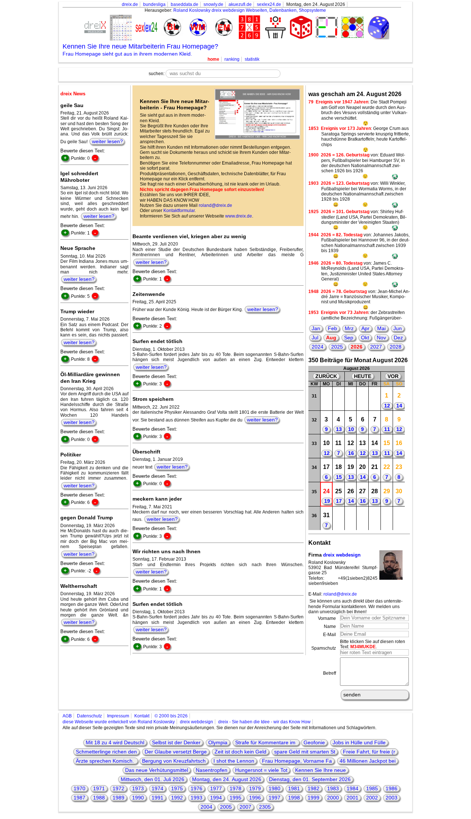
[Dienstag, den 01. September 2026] (338, 518)
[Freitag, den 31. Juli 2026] (375, 398)
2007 (245, 807)
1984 (352, 788)
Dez (398, 337)
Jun (397, 328)
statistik (252, 59)
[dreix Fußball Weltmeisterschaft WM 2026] (197, 27)
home (213, 59)
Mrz (349, 328)
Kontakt (141, 716)
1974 (157, 788)
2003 (391, 798)
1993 (196, 798)
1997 (274, 798)
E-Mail (329, 634)
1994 (216, 798)
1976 (196, 788)
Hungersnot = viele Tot (261, 770)
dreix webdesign (342, 555)
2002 (372, 798)
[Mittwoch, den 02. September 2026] (350, 518)
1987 (79, 798)
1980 (274, 788)
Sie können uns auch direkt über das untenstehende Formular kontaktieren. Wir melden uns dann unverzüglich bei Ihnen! (355, 606)
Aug (331, 337)
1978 (235, 788)
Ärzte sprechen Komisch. (105, 761)
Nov (381, 337)
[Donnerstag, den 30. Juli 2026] (363, 398)
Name (330, 626)
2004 (206, 807)
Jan (316, 328)
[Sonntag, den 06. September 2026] (399, 518)
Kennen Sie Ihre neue (320, 770)
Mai (381, 328)
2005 (226, 807)
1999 (313, 798)
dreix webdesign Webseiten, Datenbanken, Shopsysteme (269, 10)
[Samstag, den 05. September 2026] (387, 518)
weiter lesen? (107, 141)
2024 (317, 347)
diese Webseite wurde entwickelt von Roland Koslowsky (119, 721)
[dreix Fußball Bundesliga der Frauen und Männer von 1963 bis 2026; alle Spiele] (171, 27)
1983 (333, 788)
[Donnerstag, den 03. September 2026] (363, 518)
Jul (315, 337)
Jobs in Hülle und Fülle (359, 742)
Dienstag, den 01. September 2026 (310, 779)
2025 (337, 347)
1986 (391, 788)
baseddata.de (184, 4)
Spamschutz (323, 648)
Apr (365, 328)
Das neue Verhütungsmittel (156, 770)
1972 (118, 788)
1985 (372, 788)
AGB (67, 716)
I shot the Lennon (233, 761)
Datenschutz (89, 716)
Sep (348, 337)
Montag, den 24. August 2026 (226, 779)
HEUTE (362, 376)
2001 (352, 798)
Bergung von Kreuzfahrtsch (174, 761)
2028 (395, 347)
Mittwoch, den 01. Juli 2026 (152, 779)
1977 (216, 788)
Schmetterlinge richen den (106, 752)
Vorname (327, 618)
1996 (255, 798)
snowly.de (213, 4)
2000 (333, 798)
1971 (99, 788)
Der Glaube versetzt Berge (176, 752)
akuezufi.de (240, 4)
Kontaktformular (179, 210)
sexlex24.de (269, 4)
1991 (157, 798)
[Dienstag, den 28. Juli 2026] (338, 398)
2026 (356, 347)
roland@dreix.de (215, 205)
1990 (138, 798)
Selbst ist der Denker (176, 742)
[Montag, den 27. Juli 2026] (327, 398)
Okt (365, 337)
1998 (294, 798)
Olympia (217, 742)
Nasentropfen (211, 770)
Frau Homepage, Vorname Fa (297, 761)
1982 (313, 788)
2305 (265, 807)
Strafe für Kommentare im (266, 742)
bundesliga (154, 4)
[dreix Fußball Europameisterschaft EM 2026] (223, 27)
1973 (138, 788)
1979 (255, 788)
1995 (235, 798)
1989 (118, 798)
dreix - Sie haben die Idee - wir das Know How (264, 721)
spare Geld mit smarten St (304, 752)
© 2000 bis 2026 (171, 716)
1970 (79, 788)
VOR (393, 376)
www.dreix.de (238, 216)
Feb (332, 328)
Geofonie (314, 742)
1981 (294, 788)
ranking (232, 59)
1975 (177, 788)
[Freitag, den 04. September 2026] (375, 518)
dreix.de (130, 4)
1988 (99, 798)
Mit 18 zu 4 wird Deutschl (115, 742)
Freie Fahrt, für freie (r (369, 752)
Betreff (329, 673)
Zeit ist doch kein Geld (240, 752)
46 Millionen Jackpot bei (368, 761)
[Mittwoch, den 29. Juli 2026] (350, 398)
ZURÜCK (326, 376)
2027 (376, 347)
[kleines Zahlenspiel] (248, 28)
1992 (177, 798)
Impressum (118, 716)
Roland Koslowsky (191, 10)
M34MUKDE (363, 646)
